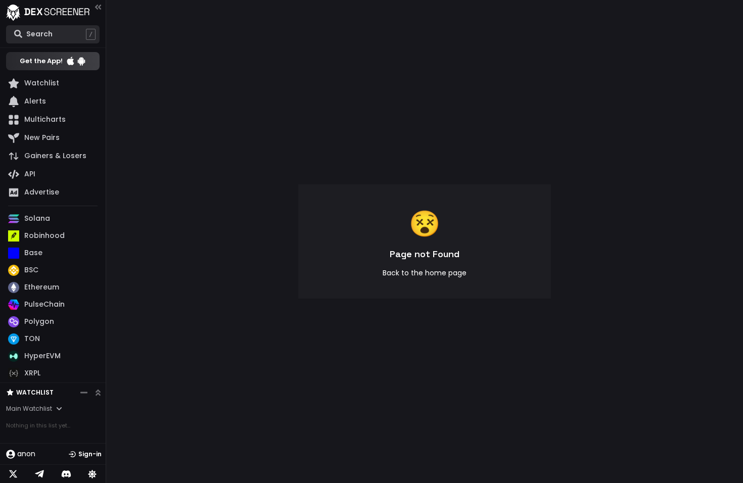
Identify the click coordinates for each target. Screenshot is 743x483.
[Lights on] (92, 474)
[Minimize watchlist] (83, 392)
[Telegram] (39, 474)
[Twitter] (13, 474)
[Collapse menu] (98, 7)
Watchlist (35, 392)
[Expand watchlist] (98, 392)
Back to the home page (425, 273)
